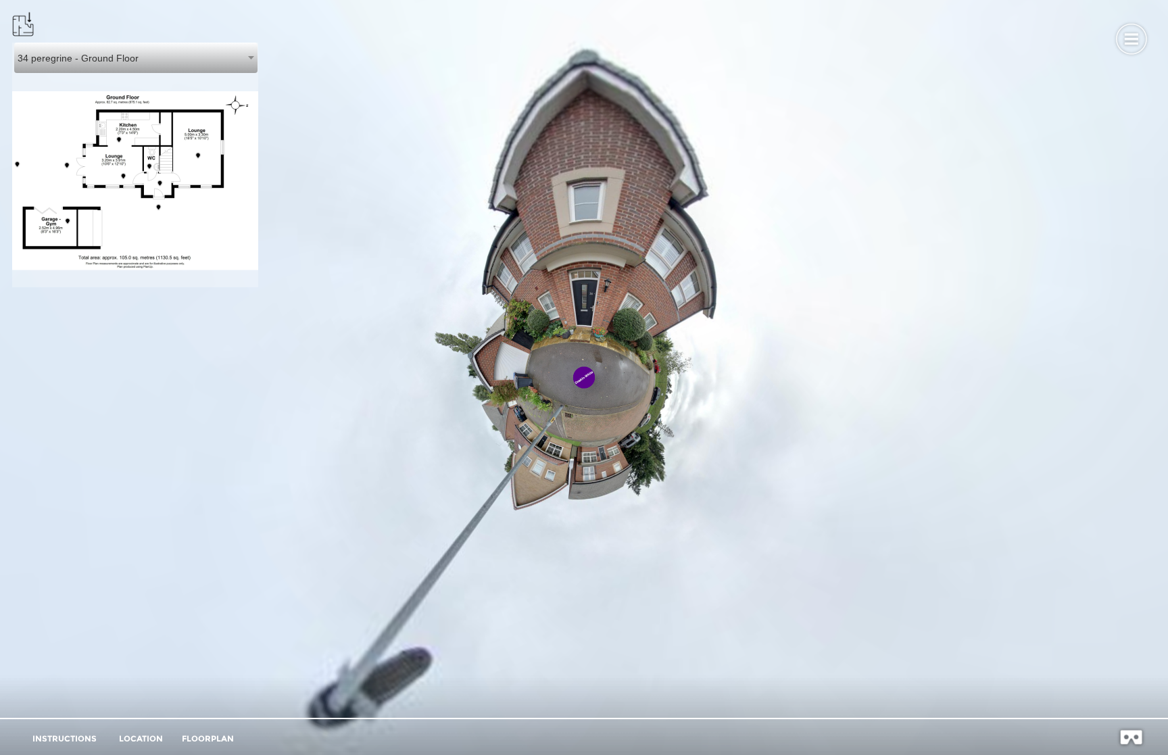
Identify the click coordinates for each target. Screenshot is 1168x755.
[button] (1131, 37)
